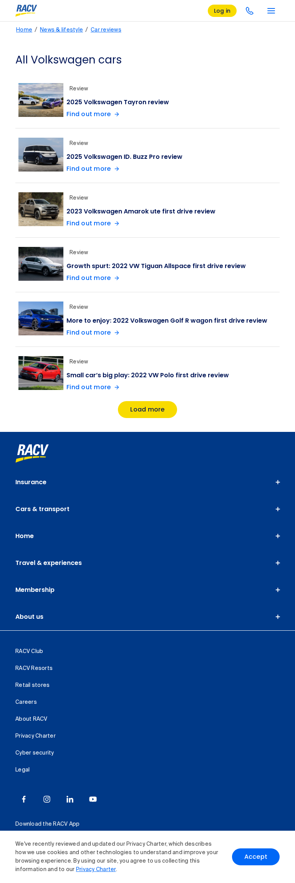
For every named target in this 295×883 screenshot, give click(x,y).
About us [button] (29, 616)
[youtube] (93, 799)
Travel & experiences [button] (48, 562)
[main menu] (271, 10)
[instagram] (46, 799)
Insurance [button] (30, 482)
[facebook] (23, 799)
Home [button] (24, 535)
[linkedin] (69, 799)
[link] (40, 453)
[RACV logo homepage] (26, 11)
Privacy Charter (96, 869)
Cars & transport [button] (42, 509)
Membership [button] (35, 589)
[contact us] (249, 10)
